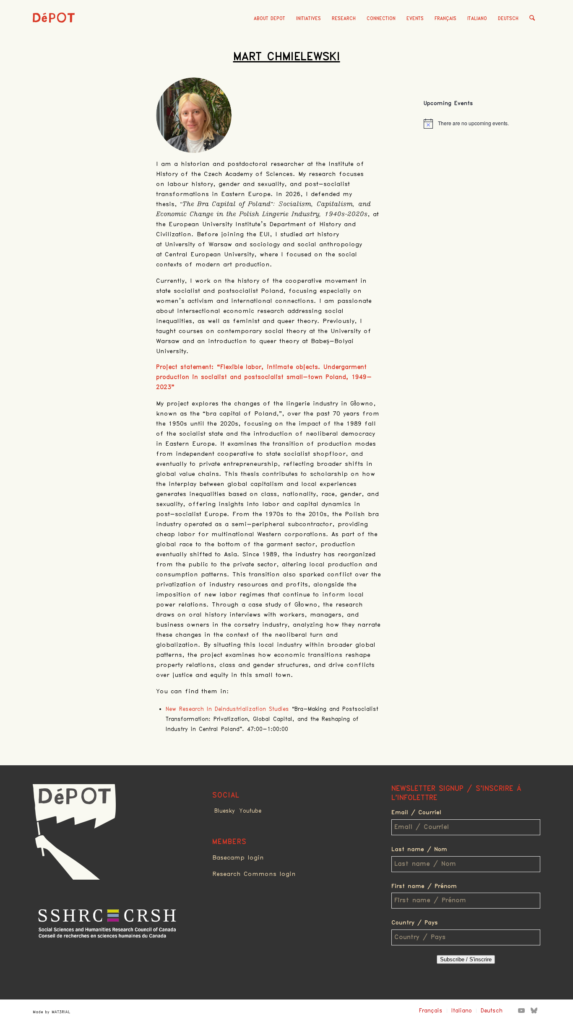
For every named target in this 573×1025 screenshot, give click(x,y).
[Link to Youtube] (521, 1010)
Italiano (477, 18)
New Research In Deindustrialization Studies (227, 709)
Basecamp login (238, 858)
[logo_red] (54, 31)
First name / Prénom (424, 886)
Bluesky (224, 811)
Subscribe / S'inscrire (466, 959)
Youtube (250, 811)
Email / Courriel (416, 812)
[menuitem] (269, 19)
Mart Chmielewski (286, 57)
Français (445, 18)
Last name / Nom (419, 849)
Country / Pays (414, 922)
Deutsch (508, 18)
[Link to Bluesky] (534, 1010)
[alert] (482, 124)
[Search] (532, 19)
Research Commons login (254, 874)
